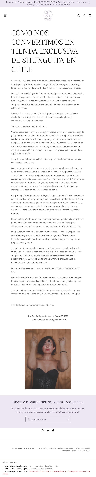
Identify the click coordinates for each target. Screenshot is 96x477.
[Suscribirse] (67, 419)
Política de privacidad (83, 448)
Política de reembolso (65, 448)
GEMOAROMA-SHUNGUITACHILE (29, 448)
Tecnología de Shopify (48, 448)
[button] (5, 15)
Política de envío (84, 450)
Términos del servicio (69, 450)
